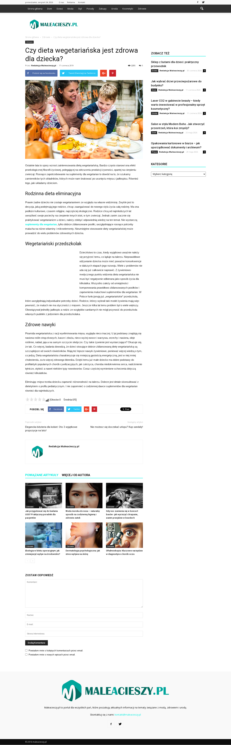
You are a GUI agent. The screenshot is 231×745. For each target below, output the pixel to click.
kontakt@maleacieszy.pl (128, 714)
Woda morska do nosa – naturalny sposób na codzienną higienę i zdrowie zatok (83, 514)
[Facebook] (197, 2)
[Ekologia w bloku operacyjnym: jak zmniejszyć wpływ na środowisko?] (43, 535)
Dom (49, 8)
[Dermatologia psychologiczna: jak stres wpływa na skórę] (84, 535)
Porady (90, 8)
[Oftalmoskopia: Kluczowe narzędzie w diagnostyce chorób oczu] (124, 535)
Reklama (71, 2)
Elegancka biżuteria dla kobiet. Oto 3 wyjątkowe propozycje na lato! (51, 428)
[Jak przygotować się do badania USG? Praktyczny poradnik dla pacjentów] (43, 495)
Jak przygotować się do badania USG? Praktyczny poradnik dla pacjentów (41, 514)
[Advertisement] (144, 24)
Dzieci (60, 8)
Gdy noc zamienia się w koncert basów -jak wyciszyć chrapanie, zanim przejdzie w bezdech (122, 514)
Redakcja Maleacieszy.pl (43, 65)
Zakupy (103, 8)
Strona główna (35, 8)
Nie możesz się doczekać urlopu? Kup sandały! (116, 426)
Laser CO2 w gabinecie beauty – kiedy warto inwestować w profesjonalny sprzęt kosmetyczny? (178, 104)
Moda (70, 8)
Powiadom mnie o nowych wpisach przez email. (52, 654)
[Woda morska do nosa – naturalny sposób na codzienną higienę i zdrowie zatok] (84, 495)
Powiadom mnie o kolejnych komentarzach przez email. (56, 650)
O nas (61, 2)
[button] (202, 9)
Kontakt (81, 2)
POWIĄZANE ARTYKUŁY (41, 475)
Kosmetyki (127, 8)
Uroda (114, 8)
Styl (80, 8)
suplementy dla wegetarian (41, 224)
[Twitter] (203, 2)
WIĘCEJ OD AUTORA (76, 475)
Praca (154, 152)
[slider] (35, 399)
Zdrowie (142, 8)
